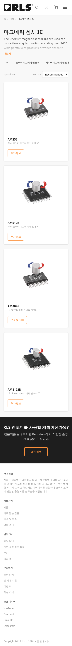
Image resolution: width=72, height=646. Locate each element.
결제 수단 (9, 525)
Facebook (9, 614)
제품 (12, 18)
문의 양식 (9, 574)
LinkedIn (8, 620)
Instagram (9, 625)
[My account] (46, 7)
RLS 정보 (8, 473)
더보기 (7, 53)
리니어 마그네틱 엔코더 (57, 62)
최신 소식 (9, 592)
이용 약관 (9, 541)
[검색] (37, 7)
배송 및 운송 (10, 519)
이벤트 (7, 586)
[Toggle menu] (65, 7)
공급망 (7, 558)
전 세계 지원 (10, 580)
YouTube (9, 608)
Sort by (37, 74)
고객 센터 (36, 451)
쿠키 (6, 552)
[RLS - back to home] (18, 7)
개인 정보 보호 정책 (14, 546)
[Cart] (56, 7)
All (7, 62)
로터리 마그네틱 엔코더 (27, 62)
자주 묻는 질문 (11, 513)
